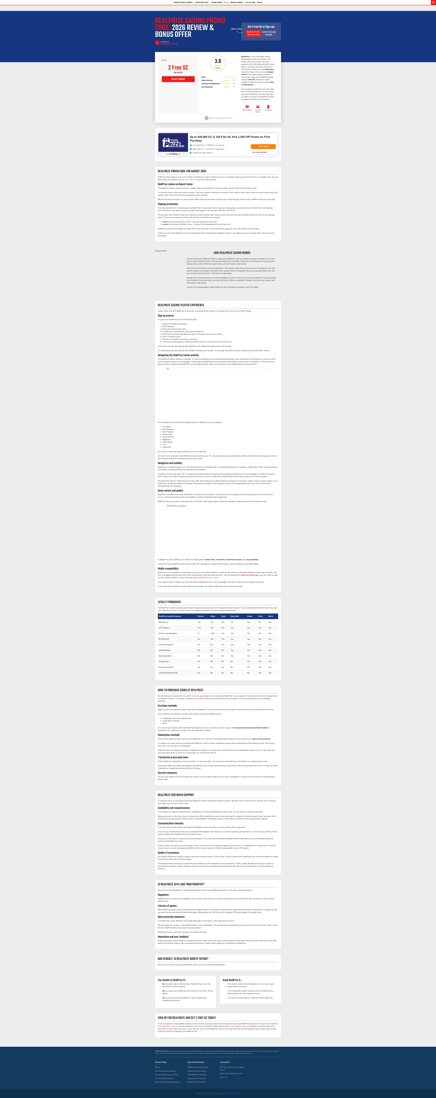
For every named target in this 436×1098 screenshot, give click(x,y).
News (259, 2)
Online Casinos (236, 2)
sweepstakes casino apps (208, 577)
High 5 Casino (171, 1026)
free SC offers (188, 180)
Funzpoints (195, 696)
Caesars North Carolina (196, 1078)
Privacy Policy (235, 1093)
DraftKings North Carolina (197, 1067)
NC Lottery (250, 2)
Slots (164, 445)
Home (157, 1067)
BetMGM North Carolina (197, 1075)
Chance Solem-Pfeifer (169, 44)
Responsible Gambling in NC (231, 1073)
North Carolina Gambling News (167, 1082)
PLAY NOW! (178, 79)
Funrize (232, 1026)
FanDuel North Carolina (196, 1071)
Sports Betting (201, 2)
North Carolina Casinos (164, 1078)
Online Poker (216, 2)
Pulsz (184, 696)
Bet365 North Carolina (196, 1082)
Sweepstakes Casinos (183, 2)
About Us (223, 1077)
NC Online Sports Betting (165, 1071)
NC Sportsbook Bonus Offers (166, 1075)
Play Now (263, 146)
